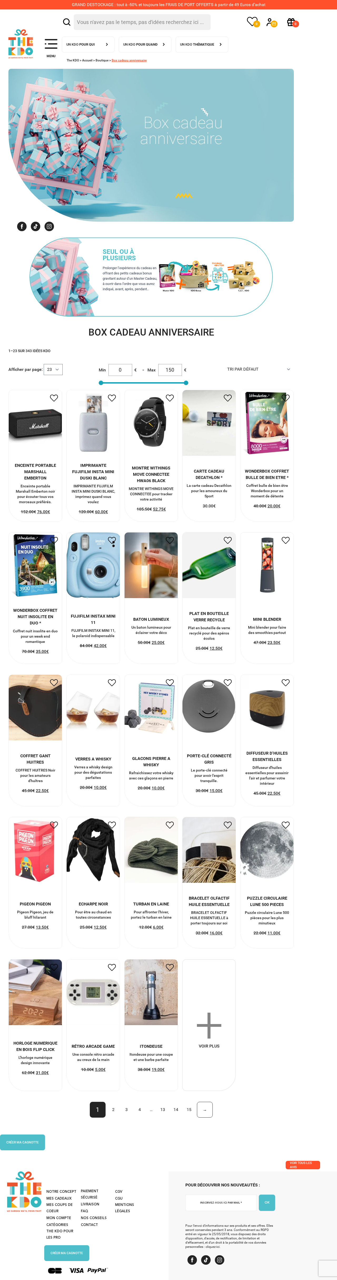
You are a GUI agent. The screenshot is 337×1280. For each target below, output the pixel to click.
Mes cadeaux (59, 1198)
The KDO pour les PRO (59, 1234)
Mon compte (58, 1218)
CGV (118, 1192)
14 (176, 1109)
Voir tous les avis (301, 1165)
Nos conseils (94, 1218)
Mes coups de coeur (59, 1208)
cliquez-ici (213, 1247)
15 (189, 1109)
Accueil (87, 60)
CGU (119, 1198)
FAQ (84, 1211)
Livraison (90, 1204)
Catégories (57, 1225)
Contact (89, 1225)
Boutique (102, 60)
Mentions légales (124, 1208)
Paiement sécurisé (89, 1194)
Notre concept (61, 1192)
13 (162, 1109)
